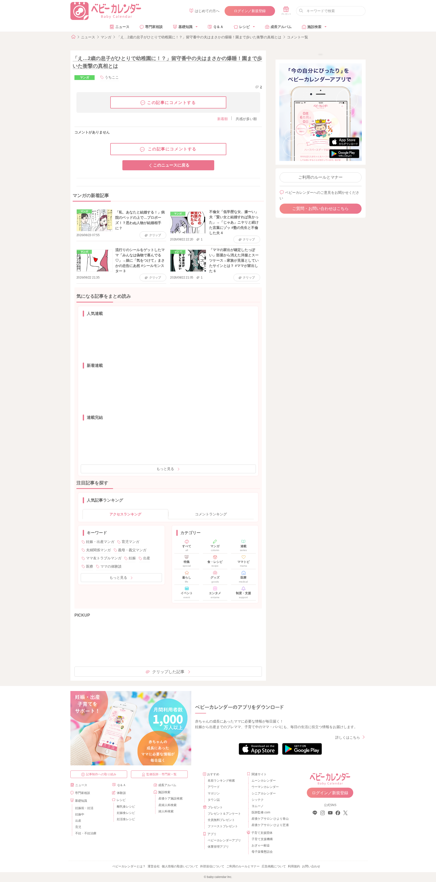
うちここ (112, 77)
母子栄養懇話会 (262, 851)
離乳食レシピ (126, 806)
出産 (146, 558)
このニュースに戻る (171, 165)
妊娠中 (79, 814)
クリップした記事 (168, 672)
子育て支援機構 (262, 839)
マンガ (106, 37)
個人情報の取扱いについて (180, 866)
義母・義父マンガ (132, 550)
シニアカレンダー (264, 793)
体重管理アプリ (218, 846)
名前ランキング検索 (221, 780)
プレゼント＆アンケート (224, 813)
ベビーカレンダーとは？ (129, 866)
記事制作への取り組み (101, 774)
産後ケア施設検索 (170, 798)
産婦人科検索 (167, 805)
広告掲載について (274, 866)
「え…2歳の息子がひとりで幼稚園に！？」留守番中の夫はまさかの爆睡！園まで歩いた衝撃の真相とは (199, 37)
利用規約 (294, 866)
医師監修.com (261, 812)
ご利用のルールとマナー (320, 177)
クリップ (155, 235)
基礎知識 (185, 27)
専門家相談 (154, 27)
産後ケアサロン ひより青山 (269, 818)
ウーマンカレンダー (265, 787)
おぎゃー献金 (261, 845)
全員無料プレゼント (221, 820)
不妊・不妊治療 (85, 833)
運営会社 (154, 866)
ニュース (122, 27)
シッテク (258, 800)
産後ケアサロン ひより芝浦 (269, 825)
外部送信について (212, 866)
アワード (214, 787)
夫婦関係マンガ (98, 550)
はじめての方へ (207, 11)
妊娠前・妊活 (84, 808)
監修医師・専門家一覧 (161, 774)
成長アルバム (281, 27)
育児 (78, 827)
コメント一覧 (297, 37)
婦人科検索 (166, 811)
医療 (89, 566)
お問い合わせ (311, 866)
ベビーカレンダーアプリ (224, 840)
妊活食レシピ (126, 819)
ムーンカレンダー (264, 780)
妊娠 (132, 558)
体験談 (121, 793)
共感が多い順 (246, 119)
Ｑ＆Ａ (218, 27)
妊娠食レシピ (126, 813)
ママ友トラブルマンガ (103, 558)
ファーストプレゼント (223, 826)
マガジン (214, 793)
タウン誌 (214, 800)
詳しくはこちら (347, 737)
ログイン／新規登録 (250, 11)
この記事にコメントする (171, 102)
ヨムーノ (258, 806)
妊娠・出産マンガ (100, 542)
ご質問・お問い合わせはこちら (320, 208)
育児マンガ (130, 542)
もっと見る (165, 469)
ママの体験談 (111, 566)
